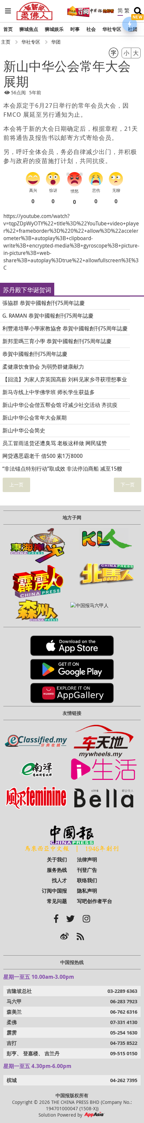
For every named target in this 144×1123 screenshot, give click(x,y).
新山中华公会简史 (23, 430)
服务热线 (57, 869)
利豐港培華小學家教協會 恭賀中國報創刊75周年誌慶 (65, 328)
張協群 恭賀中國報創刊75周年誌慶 (43, 303)
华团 (56, 42)
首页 (8, 29)
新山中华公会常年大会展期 (34, 417)
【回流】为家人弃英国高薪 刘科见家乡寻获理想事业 (64, 379)
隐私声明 (87, 890)
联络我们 (87, 880)
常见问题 (57, 901)
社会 (91, 29)
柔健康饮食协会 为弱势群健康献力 (43, 366)
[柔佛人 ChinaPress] (34, 5)
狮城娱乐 (54, 29)
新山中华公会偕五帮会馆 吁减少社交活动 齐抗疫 (60, 405)
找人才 (59, 880)
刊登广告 (87, 869)
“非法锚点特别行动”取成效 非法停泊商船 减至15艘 (62, 468)
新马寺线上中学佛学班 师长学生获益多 (48, 392)
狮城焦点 (28, 29)
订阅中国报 (54, 890)
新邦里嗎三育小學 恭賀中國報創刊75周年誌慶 (57, 341)
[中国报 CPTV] (102, 11)
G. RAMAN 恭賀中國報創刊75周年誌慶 (47, 315)
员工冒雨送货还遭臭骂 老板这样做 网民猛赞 (54, 443)
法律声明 (87, 859)
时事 (75, 29)
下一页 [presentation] (128, 484)
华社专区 (111, 29)
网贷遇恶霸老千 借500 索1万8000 (42, 456)
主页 (5, 42)
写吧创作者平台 (94, 901)
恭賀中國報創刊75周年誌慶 (34, 354)
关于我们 (57, 859)
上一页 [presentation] (16, 484)
